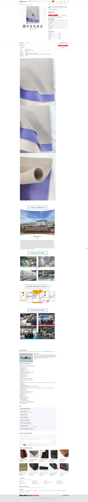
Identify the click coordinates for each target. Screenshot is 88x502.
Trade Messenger (30, 495)
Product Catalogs (29, 479)
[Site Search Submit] (53, 1)
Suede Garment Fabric (64, 490)
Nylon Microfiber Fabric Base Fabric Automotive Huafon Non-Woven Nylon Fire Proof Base (33, 460)
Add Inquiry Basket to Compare (33, 28)
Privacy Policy (54, 499)
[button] (51, 1)
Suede (33, 380)
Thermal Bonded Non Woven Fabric (35, 483)
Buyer (53, 3)
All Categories (21, 3)
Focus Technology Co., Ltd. (39, 499)
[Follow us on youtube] (66, 495)
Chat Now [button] (64, 15)
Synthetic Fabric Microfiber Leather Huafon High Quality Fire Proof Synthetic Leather (23, 460)
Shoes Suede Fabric (53, 490)
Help (56, 3)
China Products (33, 497)
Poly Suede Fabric (58, 490)
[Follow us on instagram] (65, 495)
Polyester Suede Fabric (41, 490)
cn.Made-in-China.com (50, 498)
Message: (22, 439)
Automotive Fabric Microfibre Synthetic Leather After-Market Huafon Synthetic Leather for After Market (54, 460)
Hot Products (30, 497)
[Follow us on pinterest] (67, 495)
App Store (21, 495)
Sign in (68, 1)
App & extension (60, 3)
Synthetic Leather (26, 380)
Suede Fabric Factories (22, 490)
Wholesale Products (44, 497)
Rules (68, 3)
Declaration (51, 499)
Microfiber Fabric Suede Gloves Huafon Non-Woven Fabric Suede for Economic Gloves (43, 460)
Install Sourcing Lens (36, 495)
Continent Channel (52, 497)
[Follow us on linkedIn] (68, 495)
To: (22, 437)
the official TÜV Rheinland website (39, 351)
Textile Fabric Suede (47, 490)
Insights (58, 497)
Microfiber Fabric (30, 380)
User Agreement (47, 499)
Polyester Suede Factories (29, 490)
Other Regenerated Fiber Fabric (59, 483)
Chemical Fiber (45, 483)
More (19, 484)
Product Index (55, 497)
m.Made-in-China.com (46, 498)
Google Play (25, 495)
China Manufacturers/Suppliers (38, 497)
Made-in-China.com (41, 498)
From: (22, 435)
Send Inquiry (53, 15)
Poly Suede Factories (35, 490)
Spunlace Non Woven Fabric (22, 483)
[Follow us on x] (64, 495)
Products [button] (30, 1)
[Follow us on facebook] (63, 495)
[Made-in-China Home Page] (23, 1)
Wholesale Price (48, 497)
